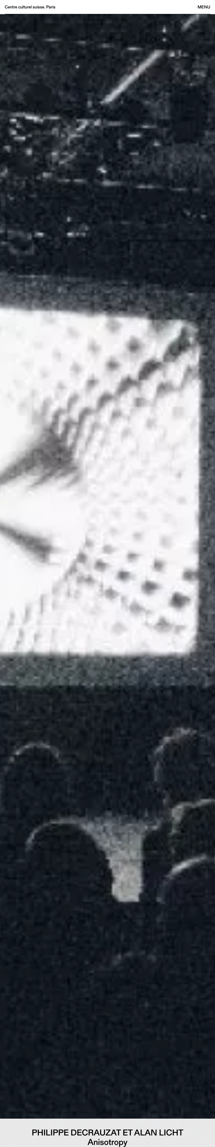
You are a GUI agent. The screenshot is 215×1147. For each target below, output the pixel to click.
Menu (204, 7)
